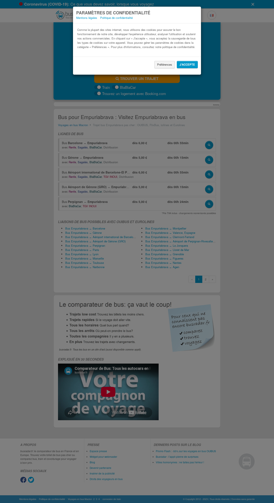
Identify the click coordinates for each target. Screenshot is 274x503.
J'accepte (187, 64)
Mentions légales (86, 18)
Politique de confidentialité (116, 18)
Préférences (164, 64)
